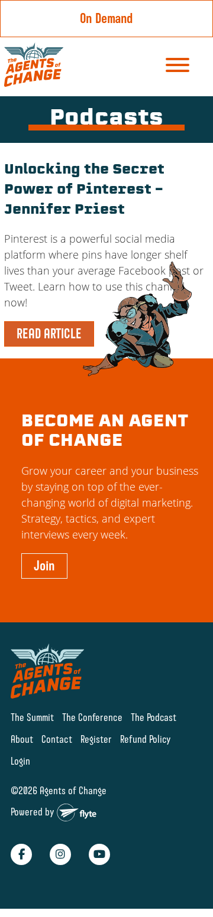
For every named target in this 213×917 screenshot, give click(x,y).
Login (20, 760)
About (22, 739)
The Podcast (153, 717)
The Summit (32, 717)
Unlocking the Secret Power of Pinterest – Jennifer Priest (84, 190)
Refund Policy (145, 739)
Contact (56, 739)
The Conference (92, 717)
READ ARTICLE (49, 334)
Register (96, 739)
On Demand (106, 18)
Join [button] (44, 566)
